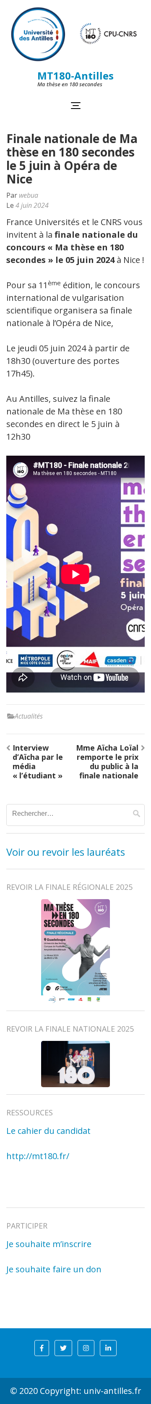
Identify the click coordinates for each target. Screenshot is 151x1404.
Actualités (29, 716)
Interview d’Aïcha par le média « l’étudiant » (38, 761)
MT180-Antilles (75, 75)
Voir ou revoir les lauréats (65, 852)
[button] (41, 1348)
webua (28, 195)
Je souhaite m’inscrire (48, 1244)
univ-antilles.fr (112, 1390)
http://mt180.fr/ (37, 1156)
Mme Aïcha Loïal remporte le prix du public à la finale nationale (107, 761)
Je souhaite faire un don (54, 1269)
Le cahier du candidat (48, 1130)
